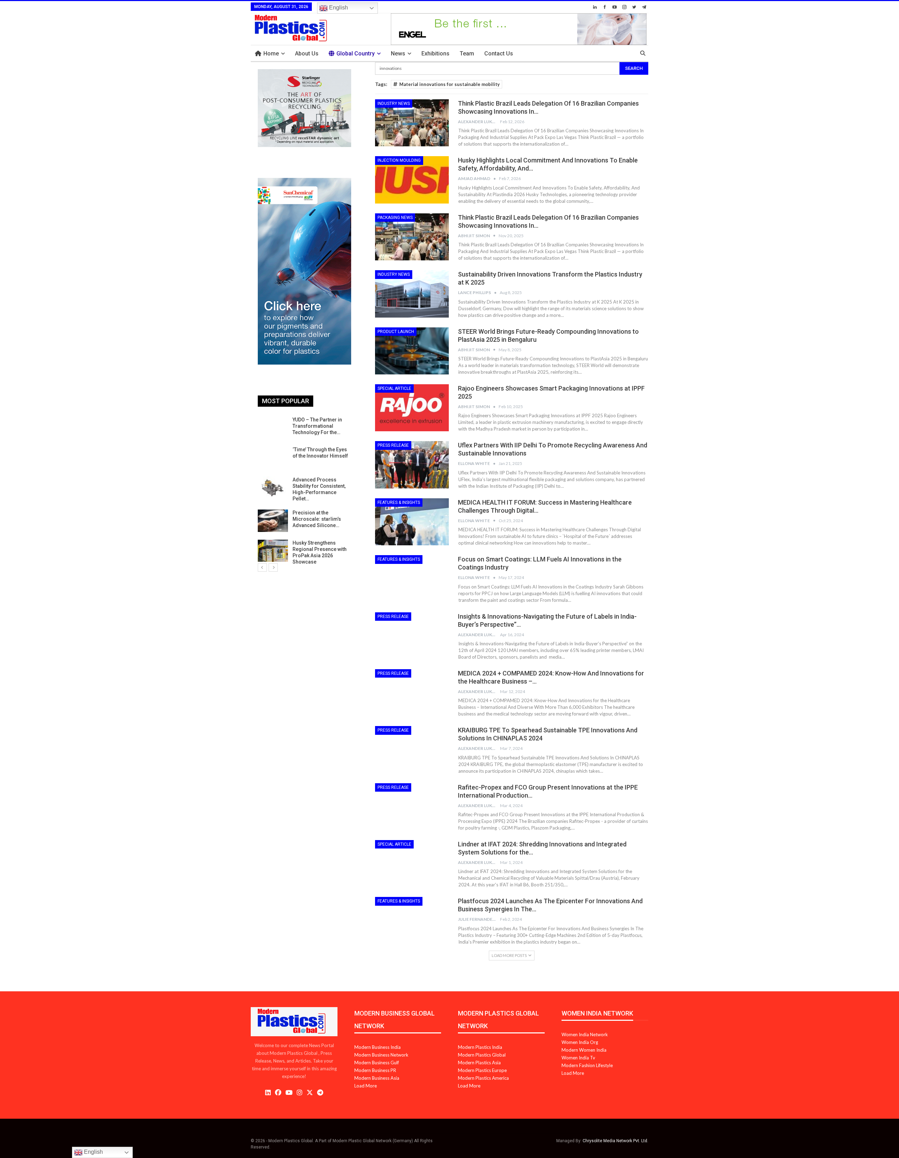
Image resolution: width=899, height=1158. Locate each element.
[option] (304, 491)
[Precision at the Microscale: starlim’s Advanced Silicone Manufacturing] (273, 521)
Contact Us (498, 53)
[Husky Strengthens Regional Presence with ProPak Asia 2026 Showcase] (273, 551)
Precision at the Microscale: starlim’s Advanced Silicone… (317, 519)
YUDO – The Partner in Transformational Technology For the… (317, 426)
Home (271, 53)
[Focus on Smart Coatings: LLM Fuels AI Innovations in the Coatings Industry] (412, 578)
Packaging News (395, 217)
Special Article (394, 388)
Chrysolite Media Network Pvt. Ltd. (615, 1140)
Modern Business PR (375, 1070)
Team (467, 53)
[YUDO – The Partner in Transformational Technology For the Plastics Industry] (273, 428)
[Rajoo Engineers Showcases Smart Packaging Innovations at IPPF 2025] (412, 407)
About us (307, 53)
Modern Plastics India (480, 1047)
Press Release (393, 445)
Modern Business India (377, 1047)
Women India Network (585, 1034)
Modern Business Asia (376, 1078)
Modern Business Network (381, 1055)
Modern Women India (584, 1050)
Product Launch (396, 331)
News (398, 53)
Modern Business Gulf (376, 1062)
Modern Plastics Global (482, 1055)
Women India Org (580, 1042)
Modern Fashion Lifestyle (587, 1065)
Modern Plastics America (483, 1078)
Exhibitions (435, 53)
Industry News (394, 103)
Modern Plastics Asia (479, 1062)
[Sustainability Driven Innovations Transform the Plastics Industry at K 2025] (412, 293)
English (338, 8)
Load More (365, 1086)
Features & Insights (399, 502)
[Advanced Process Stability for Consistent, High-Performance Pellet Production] (273, 488)
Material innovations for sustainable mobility (449, 84)
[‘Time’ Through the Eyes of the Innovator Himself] (273, 457)
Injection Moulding (399, 160)
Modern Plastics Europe (482, 1070)
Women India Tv (578, 1057)
